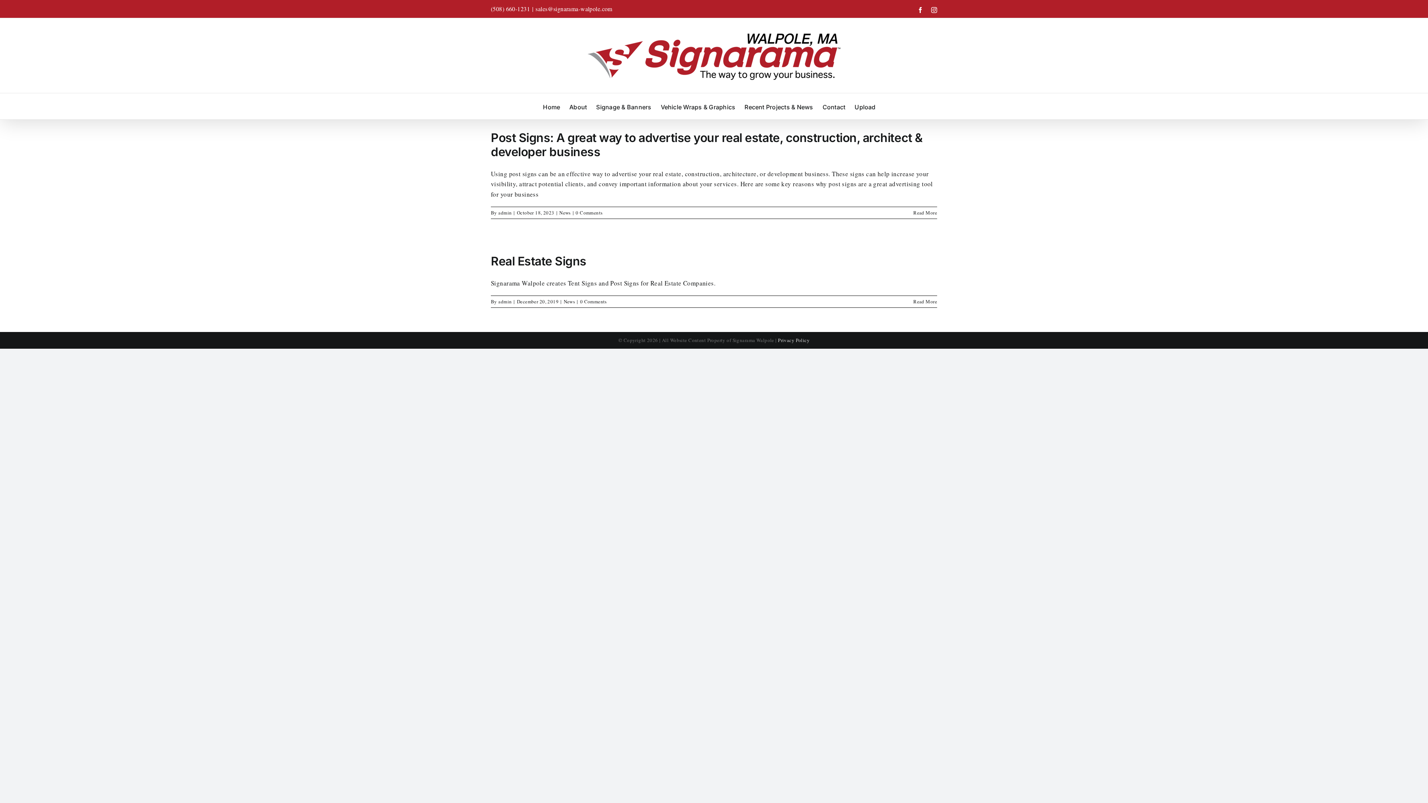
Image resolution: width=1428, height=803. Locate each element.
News (565, 212)
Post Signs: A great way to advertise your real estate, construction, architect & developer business (707, 144)
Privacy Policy (794, 340)
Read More (925, 212)
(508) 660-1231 (510, 9)
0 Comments (589, 212)
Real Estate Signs (538, 261)
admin (505, 212)
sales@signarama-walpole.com (574, 9)
